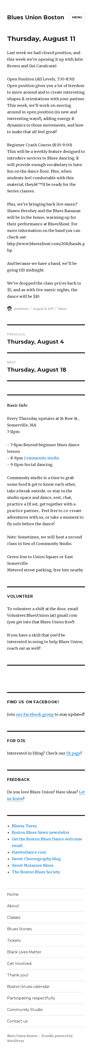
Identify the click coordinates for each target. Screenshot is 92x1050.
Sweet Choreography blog (36, 858)
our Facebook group (35, 714)
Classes (13, 917)
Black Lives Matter (24, 952)
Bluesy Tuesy (24, 825)
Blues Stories (19, 929)
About (13, 906)
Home (13, 894)
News (62, 308)
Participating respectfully (31, 998)
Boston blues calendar (28, 986)
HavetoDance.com (29, 852)
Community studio (41, 458)
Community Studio (25, 1009)
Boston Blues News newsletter (41, 832)
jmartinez (21, 308)
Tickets (14, 940)
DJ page (73, 753)
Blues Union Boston (35, 17)
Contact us (17, 1021)
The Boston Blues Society (36, 872)
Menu (77, 17)
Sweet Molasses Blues (33, 865)
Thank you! (17, 975)
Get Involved (19, 963)
